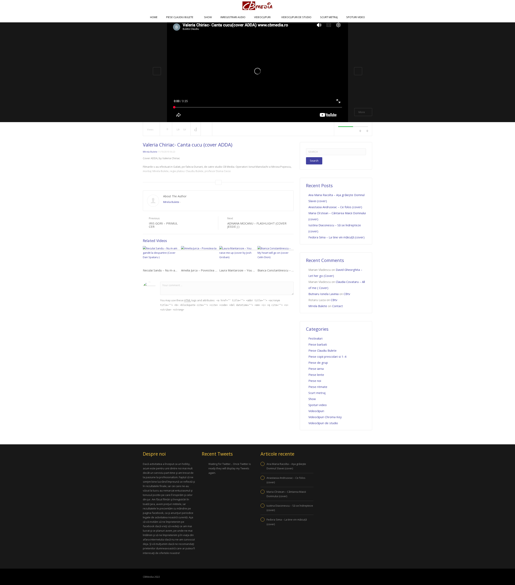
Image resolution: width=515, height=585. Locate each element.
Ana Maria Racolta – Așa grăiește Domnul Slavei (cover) (286, 466)
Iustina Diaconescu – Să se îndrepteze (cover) (290, 508)
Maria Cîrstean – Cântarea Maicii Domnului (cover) (286, 494)
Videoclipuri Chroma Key (325, 417)
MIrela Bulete (150, 151)
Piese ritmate (317, 387)
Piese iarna (316, 369)
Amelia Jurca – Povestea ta (199, 270)
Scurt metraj (329, 17)
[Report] (206, 129)
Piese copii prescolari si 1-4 (327, 356)
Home (154, 17)
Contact (267, 27)
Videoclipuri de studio (296, 17)
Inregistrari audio (232, 17)
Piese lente (316, 375)
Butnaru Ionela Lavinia (323, 294)
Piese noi (314, 381)
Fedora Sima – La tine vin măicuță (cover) (336, 237)
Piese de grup (318, 363)
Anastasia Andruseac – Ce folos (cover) (335, 207)
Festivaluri (315, 338)
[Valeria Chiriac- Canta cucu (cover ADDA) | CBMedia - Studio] (257, 5)
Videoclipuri (262, 17)
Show (208, 17)
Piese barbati (317, 344)
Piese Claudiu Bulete (180, 17)
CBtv (249, 27)
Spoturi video (355, 17)
